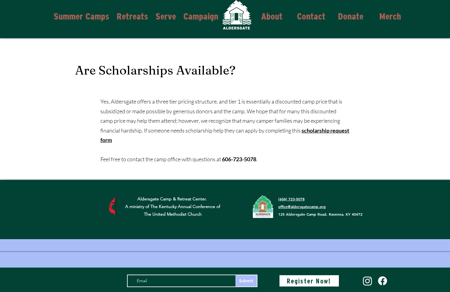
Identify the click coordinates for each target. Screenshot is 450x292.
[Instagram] (367, 281)
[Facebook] (382, 281)
